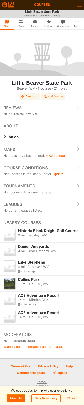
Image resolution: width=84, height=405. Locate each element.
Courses (42, 5)
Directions (32, 96)
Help (69, 366)
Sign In (62, 373)
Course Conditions (26, 167)
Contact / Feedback (31, 373)
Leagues (13, 204)
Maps (9, 149)
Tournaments (19, 185)
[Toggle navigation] (79, 5)
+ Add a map (55, 155)
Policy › (72, 398)
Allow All (16, 398)
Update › (59, 174)
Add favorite (55, 96)
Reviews (13, 107)
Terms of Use (21, 366)
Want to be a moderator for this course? (33, 347)
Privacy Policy (48, 366)
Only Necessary (46, 398)
